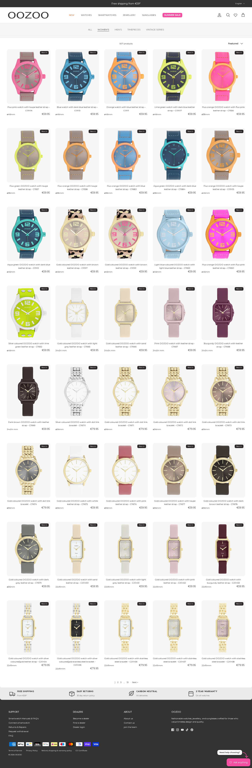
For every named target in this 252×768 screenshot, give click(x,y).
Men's (118, 29)
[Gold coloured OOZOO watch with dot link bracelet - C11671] (126, 391)
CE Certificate (81, 750)
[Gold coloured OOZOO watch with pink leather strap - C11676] (126, 470)
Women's (103, 29)
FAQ (11, 735)
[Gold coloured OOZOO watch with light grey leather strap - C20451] (126, 549)
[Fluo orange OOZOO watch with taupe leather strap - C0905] (223, 155)
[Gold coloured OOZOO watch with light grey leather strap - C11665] (77, 312)
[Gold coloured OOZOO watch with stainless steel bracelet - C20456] (126, 627)
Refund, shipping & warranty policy (56, 750)
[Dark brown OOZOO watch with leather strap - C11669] (28, 391)
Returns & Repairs (17, 727)
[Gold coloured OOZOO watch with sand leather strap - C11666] (126, 312)
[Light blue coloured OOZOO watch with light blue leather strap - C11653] (174, 234)
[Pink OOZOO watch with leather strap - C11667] (174, 312)
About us (128, 718)
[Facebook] (172, 730)
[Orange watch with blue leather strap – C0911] (126, 76)
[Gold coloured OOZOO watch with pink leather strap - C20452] (174, 549)
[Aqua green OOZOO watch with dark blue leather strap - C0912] (28, 234)
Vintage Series (155, 29)
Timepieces (134, 29)
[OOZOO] (28, 15)
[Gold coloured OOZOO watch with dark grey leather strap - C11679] (28, 549)
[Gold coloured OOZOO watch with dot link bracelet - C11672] (174, 391)
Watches (86, 15)
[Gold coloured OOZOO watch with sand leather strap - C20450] (77, 549)
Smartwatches (107, 15)
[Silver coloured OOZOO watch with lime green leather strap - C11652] (28, 312)
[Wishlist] (235, 15)
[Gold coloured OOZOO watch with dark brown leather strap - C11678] (223, 470)
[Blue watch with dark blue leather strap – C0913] (77, 76)
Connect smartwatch (19, 722)
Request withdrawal (18, 731)
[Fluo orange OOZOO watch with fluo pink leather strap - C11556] (223, 76)
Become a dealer (81, 718)
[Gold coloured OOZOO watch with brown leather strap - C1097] (77, 234)
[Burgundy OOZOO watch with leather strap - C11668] (223, 312)
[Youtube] (182, 730)
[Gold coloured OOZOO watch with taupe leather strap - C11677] (174, 470)
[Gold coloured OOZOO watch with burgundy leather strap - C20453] (223, 549)
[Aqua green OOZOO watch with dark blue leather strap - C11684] (174, 155)
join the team (130, 727)
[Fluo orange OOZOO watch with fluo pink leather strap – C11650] (223, 234)
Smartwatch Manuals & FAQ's (24, 718)
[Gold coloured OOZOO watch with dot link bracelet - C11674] (28, 470)
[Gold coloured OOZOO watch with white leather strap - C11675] (77, 470)
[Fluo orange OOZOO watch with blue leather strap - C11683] (126, 155)
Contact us (129, 722)
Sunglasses (149, 15)
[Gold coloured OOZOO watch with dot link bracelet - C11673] (223, 391)
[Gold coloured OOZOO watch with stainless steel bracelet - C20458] (223, 627)
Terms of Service (15, 750)
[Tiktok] (187, 730)
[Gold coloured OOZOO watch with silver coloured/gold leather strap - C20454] (28, 627)
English (238, 3)
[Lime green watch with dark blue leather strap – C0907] (174, 76)
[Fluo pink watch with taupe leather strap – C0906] (28, 76)
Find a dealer (79, 722)
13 (128, 682)
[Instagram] (177, 730)
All (90, 29)
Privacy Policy (32, 750)
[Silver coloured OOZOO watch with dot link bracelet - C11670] (77, 391)
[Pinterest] (192, 730)
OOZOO (18, 755)
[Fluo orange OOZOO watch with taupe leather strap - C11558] (77, 155)
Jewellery (129, 15)
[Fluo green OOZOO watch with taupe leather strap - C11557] (28, 155)
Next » (135, 682)
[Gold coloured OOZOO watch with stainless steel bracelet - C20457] (174, 627)
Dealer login (79, 727)
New (71, 15)
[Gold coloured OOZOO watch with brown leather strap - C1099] (126, 234)
